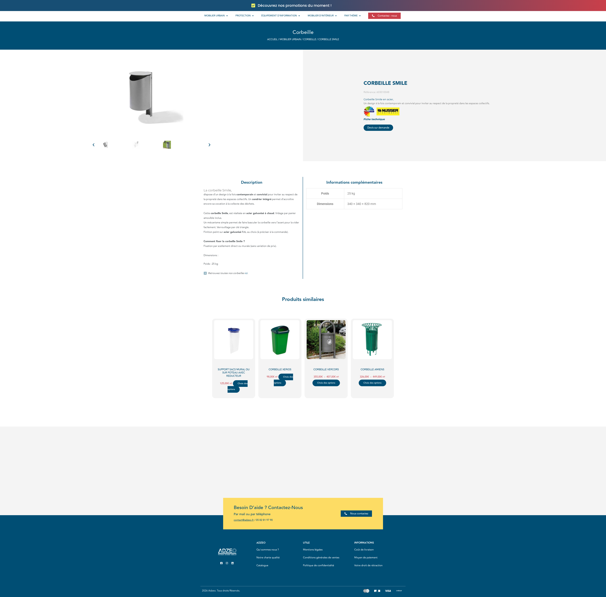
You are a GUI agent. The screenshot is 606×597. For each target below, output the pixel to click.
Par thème (351, 15)
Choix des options (238, 386)
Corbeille (303, 32)
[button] (93, 145)
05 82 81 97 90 (264, 520)
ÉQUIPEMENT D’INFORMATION (279, 15)
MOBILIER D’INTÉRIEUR (321, 15)
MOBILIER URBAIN (214, 15)
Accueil (272, 39)
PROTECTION (243, 15)
